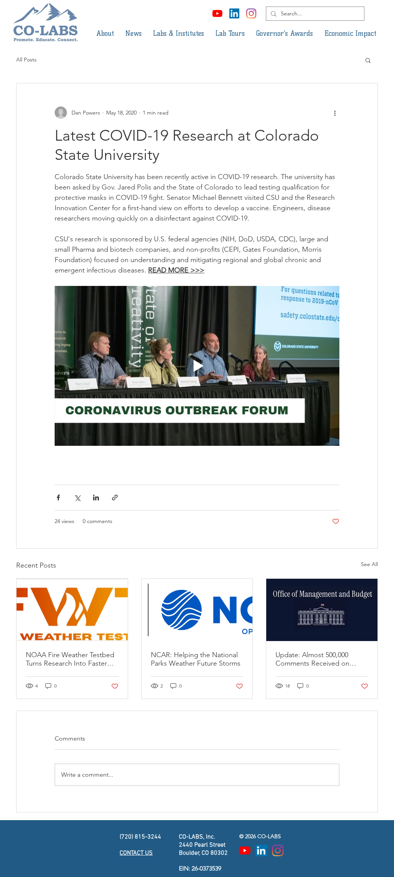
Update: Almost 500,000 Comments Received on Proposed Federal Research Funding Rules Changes (318, 659)
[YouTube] (217, 13)
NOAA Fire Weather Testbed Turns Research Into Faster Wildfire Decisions (70, 659)
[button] (105, 33)
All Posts (26, 59)
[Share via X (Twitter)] (77, 497)
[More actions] (334, 112)
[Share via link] (115, 497)
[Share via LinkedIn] (96, 497)
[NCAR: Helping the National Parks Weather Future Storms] (197, 610)
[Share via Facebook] (58, 497)
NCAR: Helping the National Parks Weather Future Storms (195, 659)
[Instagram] (251, 13)
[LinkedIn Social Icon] (234, 13)
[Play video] (197, 366)
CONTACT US (136, 853)
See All (369, 564)
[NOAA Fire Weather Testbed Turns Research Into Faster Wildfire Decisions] (72, 610)
